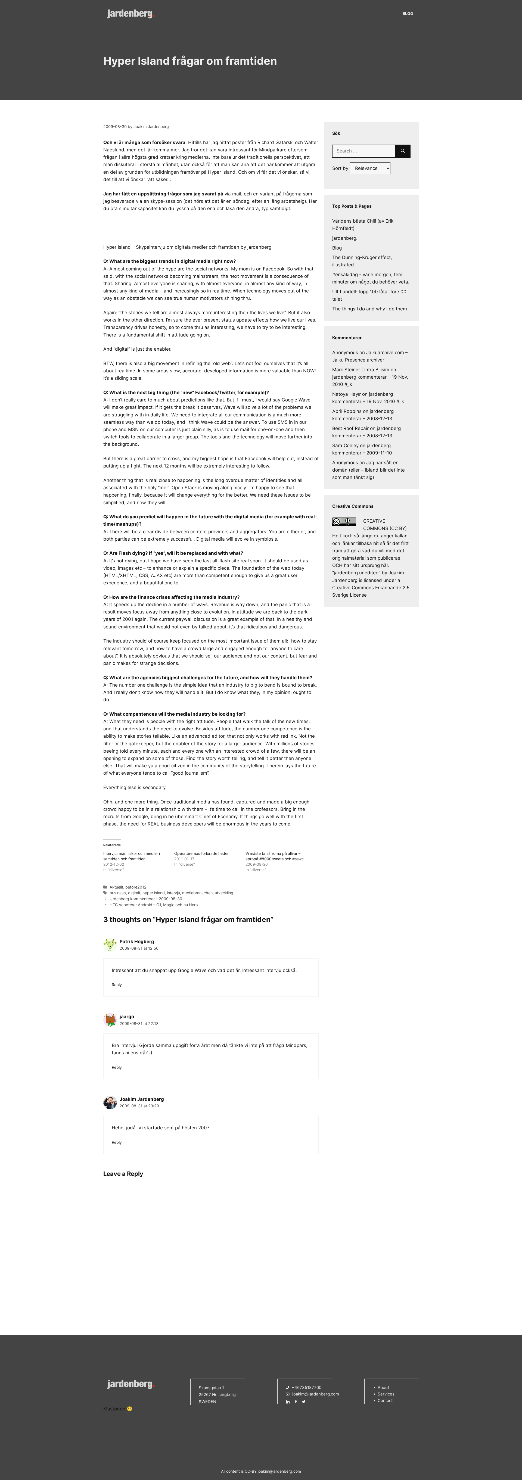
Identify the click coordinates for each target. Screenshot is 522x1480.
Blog (408, 13)
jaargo (127, 1016)
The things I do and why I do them (369, 308)
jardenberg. (345, 238)
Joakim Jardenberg (142, 1099)
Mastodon (114, 1409)
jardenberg (259, 247)
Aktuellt (116, 887)
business (118, 892)
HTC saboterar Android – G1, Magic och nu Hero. (154, 904)
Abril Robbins (347, 411)
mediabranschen (197, 892)
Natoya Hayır (346, 394)
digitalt (134, 892)
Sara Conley (345, 445)
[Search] (403, 151)
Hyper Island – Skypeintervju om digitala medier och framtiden (171, 247)
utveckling (224, 892)
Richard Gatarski (275, 142)
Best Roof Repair (350, 428)
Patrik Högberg (137, 941)
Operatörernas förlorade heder (201, 853)
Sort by (341, 168)
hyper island (153, 892)
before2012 (136, 887)
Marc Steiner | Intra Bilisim (360, 369)
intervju (173, 892)
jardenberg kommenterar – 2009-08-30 (146, 898)
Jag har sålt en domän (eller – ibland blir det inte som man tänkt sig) (368, 470)
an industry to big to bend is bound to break (267, 685)
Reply (117, 984)
